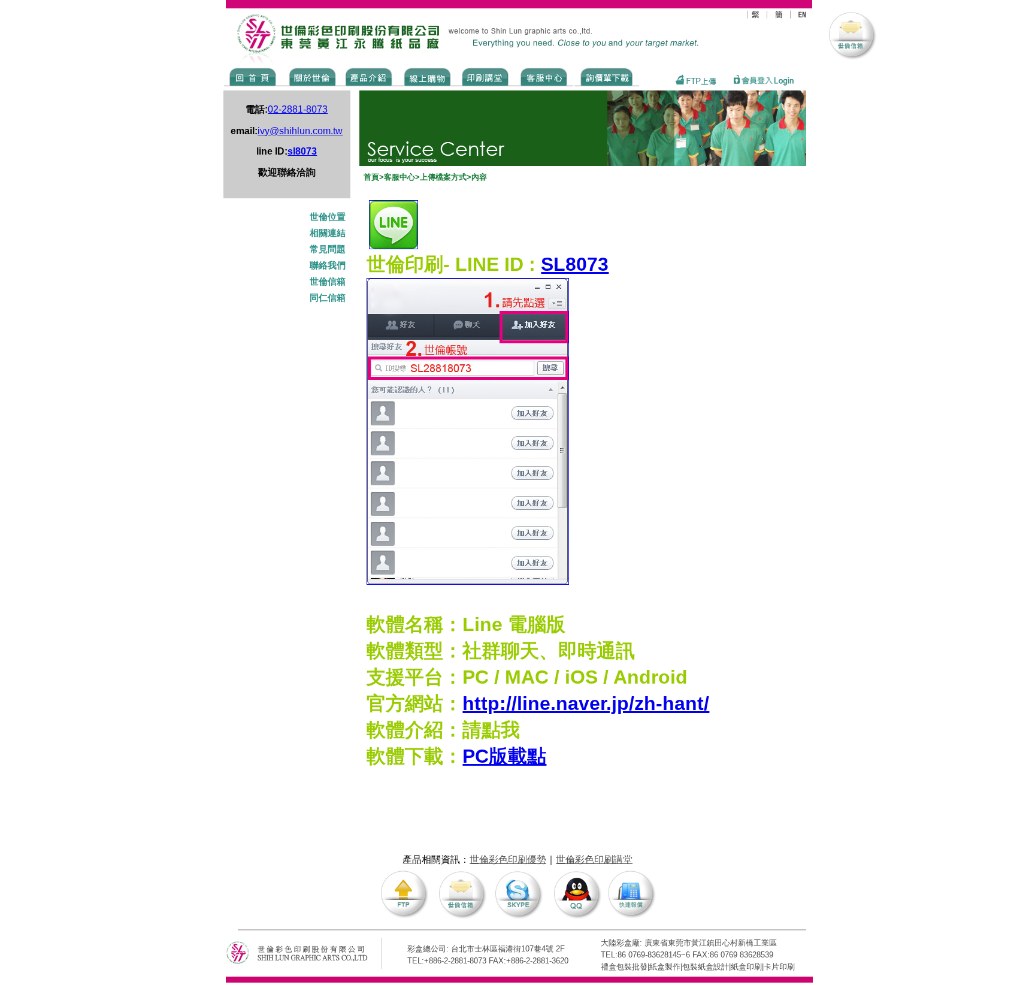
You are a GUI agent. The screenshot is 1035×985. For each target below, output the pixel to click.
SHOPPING (427, 76)
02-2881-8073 (298, 109)
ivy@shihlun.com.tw (300, 131)
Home (253, 76)
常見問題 (329, 249)
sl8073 (302, 151)
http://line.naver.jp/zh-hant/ (585, 703)
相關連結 (328, 233)
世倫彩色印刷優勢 (508, 859)
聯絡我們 (328, 265)
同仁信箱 (329, 298)
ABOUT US (310, 76)
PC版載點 (504, 756)
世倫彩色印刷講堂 (594, 859)
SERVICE (544, 76)
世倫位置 (329, 217)
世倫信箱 (328, 281)
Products (368, 76)
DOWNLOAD (606, 76)
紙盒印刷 (746, 966)
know (485, 76)
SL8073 (575, 264)
